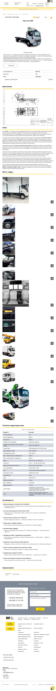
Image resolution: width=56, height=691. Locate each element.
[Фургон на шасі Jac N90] (28, 377)
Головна (4, 14)
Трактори (20, 647)
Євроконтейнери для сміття (24, 636)
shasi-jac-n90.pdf (15, 574)
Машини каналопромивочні (24, 634)
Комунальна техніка (38, 643)
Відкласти (38, 17)
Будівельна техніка (22, 649)
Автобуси (36, 645)
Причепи (36, 649)
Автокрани (36, 640)
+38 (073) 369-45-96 (8, 660)
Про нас (28, 3)
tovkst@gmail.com (8, 672)
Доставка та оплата (17, 3)
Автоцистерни (21, 643)
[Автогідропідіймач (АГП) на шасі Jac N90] (28, 396)
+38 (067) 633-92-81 (16, 598)
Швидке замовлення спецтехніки (10, 624)
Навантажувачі (37, 647)
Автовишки (20, 640)
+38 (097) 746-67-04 (30, 5)
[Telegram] (11, 663)
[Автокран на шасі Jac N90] (28, 338)
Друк (46, 17)
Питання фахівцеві (10, 629)
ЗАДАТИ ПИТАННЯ (39, 5)
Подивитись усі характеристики (11, 79)
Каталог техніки (6, 3)
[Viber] (7, 663)
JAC (20, 14)
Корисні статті (47, 3)
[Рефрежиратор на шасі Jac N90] (28, 351)
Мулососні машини (38, 628)
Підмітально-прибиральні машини (41, 634)
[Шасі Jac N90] (28, 190)
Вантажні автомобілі (22, 645)
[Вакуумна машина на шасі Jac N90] (28, 416)
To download (8, 573)
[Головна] (50, 1)
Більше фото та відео (28, 52)
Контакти (40, 3)
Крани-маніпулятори (22, 638)
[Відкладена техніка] (41, 17)
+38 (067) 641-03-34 (8, 657)
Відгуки (35, 3)
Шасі (16, 14)
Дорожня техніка (37, 638)
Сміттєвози (36, 632)
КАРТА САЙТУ (5, 684)
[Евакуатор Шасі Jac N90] (28, 364)
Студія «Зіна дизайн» (48, 684)
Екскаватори (21, 651)
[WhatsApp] (4, 663)
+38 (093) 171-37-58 (16, 600)
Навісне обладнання (38, 636)
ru (46, 5)
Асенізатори (21, 632)
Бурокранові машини (38, 624)
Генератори (36, 651)
